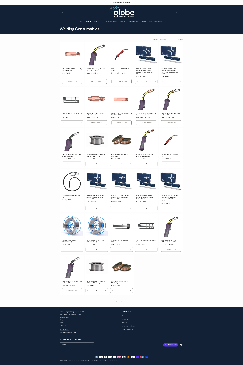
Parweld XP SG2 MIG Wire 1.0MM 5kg (119, 282)
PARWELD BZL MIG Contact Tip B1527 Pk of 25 (121, 114)
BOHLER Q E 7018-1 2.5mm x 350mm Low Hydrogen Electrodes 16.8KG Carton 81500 (170, 71)
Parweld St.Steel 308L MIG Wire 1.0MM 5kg (70, 241)
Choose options (72, 81)
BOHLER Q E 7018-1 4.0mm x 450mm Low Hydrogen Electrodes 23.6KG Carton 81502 (170, 198)
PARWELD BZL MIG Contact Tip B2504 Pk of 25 (72, 69)
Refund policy (94, 360)
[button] (62, 12)
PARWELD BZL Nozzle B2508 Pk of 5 (72, 114)
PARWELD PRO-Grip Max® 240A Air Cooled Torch (169, 241)
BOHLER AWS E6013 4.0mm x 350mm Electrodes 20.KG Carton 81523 (95, 197)
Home (123, 316)
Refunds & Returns (127, 329)
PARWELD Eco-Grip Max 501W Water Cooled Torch (146, 114)
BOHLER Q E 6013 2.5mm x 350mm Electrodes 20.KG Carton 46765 (145, 197)
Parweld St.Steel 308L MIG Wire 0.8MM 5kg (95, 241)
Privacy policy (103, 360)
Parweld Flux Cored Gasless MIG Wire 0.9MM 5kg (95, 282)
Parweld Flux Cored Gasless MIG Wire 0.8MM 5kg (95, 155)
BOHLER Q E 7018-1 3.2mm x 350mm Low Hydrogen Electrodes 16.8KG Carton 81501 (145, 71)
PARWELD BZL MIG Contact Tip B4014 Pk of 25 (96, 114)
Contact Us (125, 319)
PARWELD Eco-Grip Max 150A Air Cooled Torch (71, 155)
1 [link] (116, 301)
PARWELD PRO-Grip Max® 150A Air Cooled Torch (72, 282)
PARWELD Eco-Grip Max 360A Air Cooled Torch (171, 114)
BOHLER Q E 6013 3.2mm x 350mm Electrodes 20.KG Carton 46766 (120, 197)
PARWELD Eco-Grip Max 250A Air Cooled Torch (96, 69)
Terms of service (113, 360)
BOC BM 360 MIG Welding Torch (169, 155)
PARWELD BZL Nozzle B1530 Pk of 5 (146, 241)
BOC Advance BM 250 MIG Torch (120, 69)
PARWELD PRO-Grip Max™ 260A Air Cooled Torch (144, 155)
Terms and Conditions (128, 326)
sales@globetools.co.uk (68, 332)
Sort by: (155, 39)
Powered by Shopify (84, 360)
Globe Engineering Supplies (71, 360)
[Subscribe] (92, 344)
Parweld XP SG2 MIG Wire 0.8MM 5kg (119, 155)
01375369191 (64, 330)
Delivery (124, 323)
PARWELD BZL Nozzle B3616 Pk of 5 (121, 241)
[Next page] (127, 301)
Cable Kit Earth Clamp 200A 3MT (71, 196)
